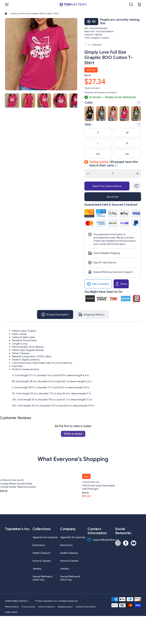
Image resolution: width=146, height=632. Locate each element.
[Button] (139, 102)
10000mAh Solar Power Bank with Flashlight (53, 487)
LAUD (122, 480)
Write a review (73, 434)
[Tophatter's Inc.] (73, 4)
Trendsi (98, 34)
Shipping (88, 92)
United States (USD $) (15, 601)
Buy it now (112, 196)
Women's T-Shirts (99, 38)
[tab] (91, 314)
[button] (139, 4)
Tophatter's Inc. (46, 482)
